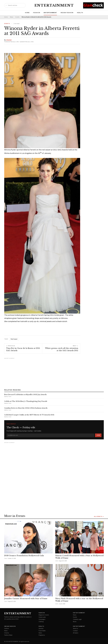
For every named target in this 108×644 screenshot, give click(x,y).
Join (98, 435)
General (41, 628)
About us (75, 628)
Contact (75, 630)
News (11, 17)
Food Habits (42, 630)
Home (27, 12)
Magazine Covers (44, 615)
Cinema (6, 633)
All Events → (99, 516)
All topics (75, 633)
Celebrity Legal (77, 619)
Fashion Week (8, 635)
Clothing (41, 621)
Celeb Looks (42, 617)
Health (80, 12)
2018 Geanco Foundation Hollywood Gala (24, 555)
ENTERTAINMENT (54, 5)
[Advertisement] (54, 372)
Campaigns (42, 619)
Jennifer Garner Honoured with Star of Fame (25, 598)
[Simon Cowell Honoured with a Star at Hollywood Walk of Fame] (79, 537)
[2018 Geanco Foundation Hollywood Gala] (28, 537)
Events (17, 17)
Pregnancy (42, 635)
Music (74, 621)
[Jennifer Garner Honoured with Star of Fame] (28, 580)
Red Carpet (14, 339)
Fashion (36, 12)
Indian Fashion (67, 12)
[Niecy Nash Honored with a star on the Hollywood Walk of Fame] (79, 580)
